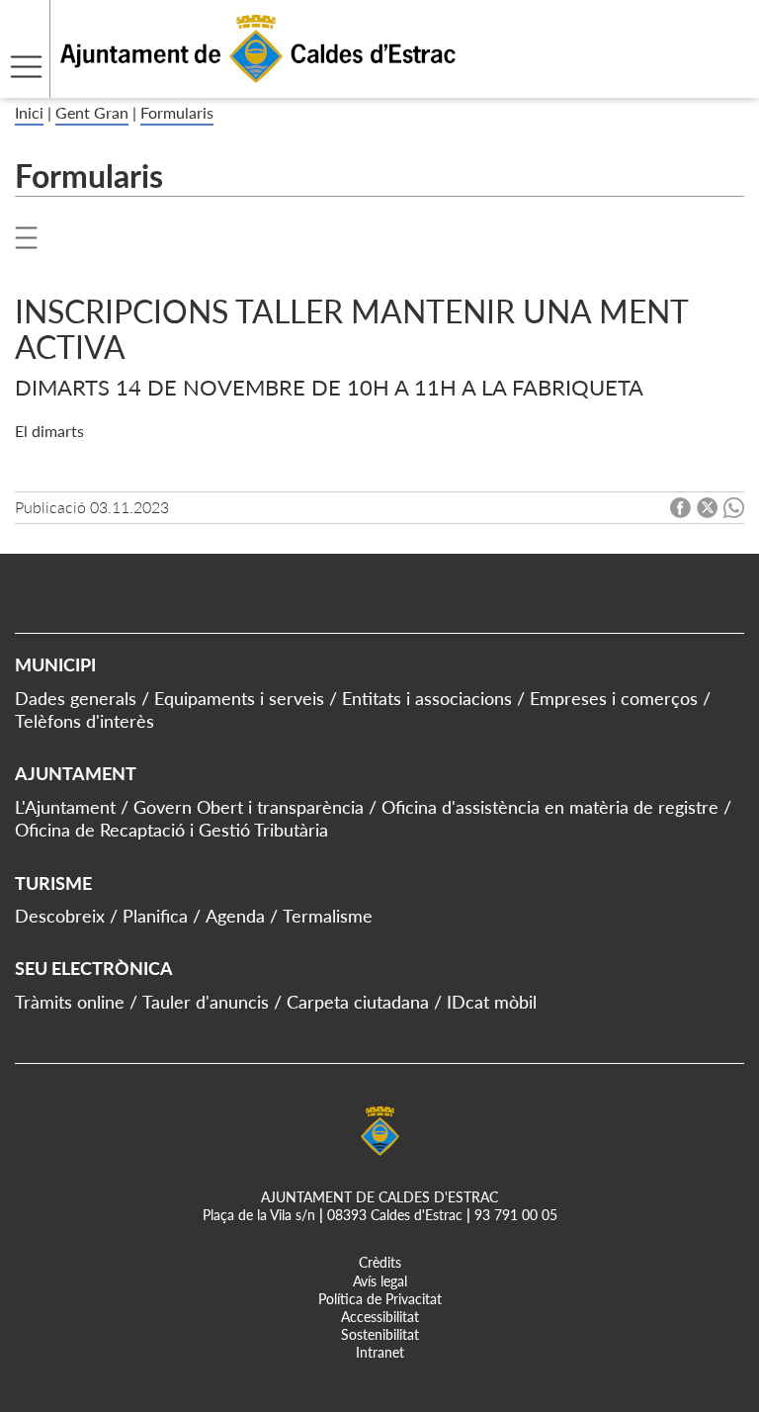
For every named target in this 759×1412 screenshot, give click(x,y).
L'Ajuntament (65, 807)
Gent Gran (91, 112)
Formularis (176, 112)
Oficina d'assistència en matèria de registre (549, 807)
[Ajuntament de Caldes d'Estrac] (228, 85)
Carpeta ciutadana (358, 1002)
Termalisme (328, 916)
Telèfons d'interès (84, 721)
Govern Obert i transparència (248, 807)
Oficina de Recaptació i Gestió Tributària (171, 829)
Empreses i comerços (614, 698)
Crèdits (380, 1262)
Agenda (235, 916)
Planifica (155, 916)
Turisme (53, 883)
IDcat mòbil (492, 1002)
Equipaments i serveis (239, 698)
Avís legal (380, 1281)
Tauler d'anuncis (205, 1002)
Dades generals (75, 698)
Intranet (380, 1352)
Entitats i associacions (427, 698)
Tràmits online (70, 1002)
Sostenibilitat (380, 1334)
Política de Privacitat (380, 1298)
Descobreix (60, 916)
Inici (29, 112)
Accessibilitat (380, 1316)
